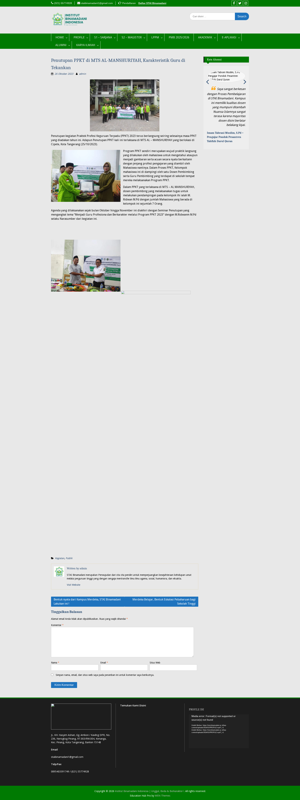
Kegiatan (59, 558)
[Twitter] (239, 3)
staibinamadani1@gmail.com (97, 3)
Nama (55, 662)
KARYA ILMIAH (85, 45)
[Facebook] (233, 3)
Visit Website (73, 584)
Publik (69, 558)
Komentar (57, 625)
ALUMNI (60, 45)
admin (82, 73)
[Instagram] (245, 3)
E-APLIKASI (229, 37)
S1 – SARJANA (103, 37)
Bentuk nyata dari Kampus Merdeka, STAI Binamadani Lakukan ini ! (87, 601)
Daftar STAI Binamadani (152, 3)
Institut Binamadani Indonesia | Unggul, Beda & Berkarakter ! (149, 791)
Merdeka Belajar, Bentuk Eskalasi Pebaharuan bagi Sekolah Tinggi (164, 601)
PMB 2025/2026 (179, 37)
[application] (219, 731)
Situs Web (155, 662)
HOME (60, 37)
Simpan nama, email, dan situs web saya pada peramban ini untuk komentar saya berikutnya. (105, 675)
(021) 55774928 (63, 3)
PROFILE (79, 37)
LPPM (155, 37)
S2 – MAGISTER (132, 37)
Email (104, 662)
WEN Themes (162, 795)
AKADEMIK (205, 37)
